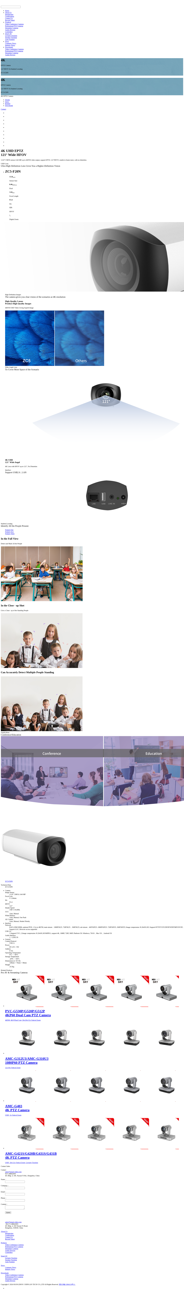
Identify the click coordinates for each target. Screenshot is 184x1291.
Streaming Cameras (11, 28)
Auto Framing (10, 39)
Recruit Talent (10, 20)
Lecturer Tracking (11, 36)
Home (7, 11)
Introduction (9, 14)
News (7, 41)
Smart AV (8, 34)
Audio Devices (10, 30)
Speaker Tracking (11, 37)
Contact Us (9, 18)
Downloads (9, 47)
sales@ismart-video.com (13, 1172)
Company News (10, 43)
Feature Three (9, 534)
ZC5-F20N (9, 881)
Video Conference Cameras (14, 24)
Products (8, 22)
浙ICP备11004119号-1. (67, 1284)
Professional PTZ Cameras (14, 26)
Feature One (9, 530)
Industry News (10, 45)
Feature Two (9, 532)
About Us (8, 12)
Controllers (9, 32)
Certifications (9, 16)
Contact (3, 109)
